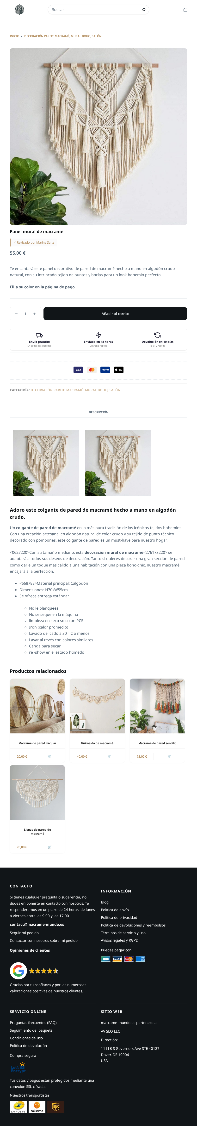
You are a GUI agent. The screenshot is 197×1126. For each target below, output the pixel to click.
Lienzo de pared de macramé (37, 832)
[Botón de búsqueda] (144, 9)
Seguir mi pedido (24, 932)
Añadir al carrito (115, 313)
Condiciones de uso (26, 1037)
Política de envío (115, 909)
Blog (105, 902)
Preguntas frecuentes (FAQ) (33, 1022)
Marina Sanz (45, 242)
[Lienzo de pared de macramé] (37, 792)
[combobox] (95, 9)
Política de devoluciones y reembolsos (133, 925)
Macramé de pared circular (37, 743)
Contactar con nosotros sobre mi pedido (44, 940)
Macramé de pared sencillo (157, 743)
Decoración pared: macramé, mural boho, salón (76, 390)
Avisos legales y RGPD (119, 940)
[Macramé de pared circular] (37, 706)
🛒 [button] (49, 756)
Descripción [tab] (98, 412)
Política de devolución (28, 1045)
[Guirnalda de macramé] (97, 706)
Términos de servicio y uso (123, 932)
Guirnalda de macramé (97, 743)
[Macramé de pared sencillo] (157, 706)
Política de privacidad (119, 917)
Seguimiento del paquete (31, 1030)
